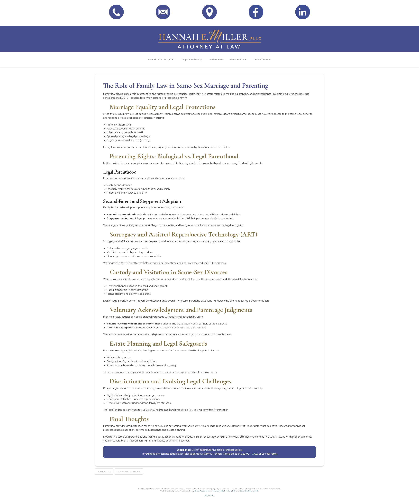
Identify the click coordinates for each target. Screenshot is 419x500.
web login (209, 495)
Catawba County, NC (249, 491)
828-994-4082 (249, 453)
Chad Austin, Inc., (202, 491)
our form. (271, 453)
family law (104, 471)
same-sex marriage (128, 471)
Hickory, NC (218, 491)
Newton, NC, (229, 491)
